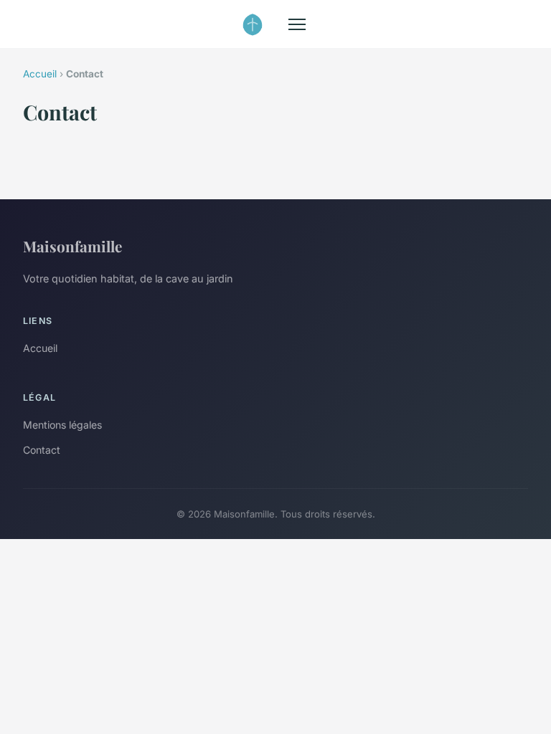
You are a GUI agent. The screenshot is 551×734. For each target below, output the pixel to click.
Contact (41, 450)
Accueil (40, 74)
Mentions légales (62, 425)
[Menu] (297, 24)
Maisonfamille (72, 246)
